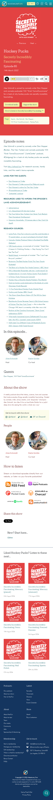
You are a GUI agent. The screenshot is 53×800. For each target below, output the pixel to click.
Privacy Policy (26, 795)
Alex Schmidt (20, 119)
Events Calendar (31, 703)
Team (5, 720)
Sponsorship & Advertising (12, 732)
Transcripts (29, 694)
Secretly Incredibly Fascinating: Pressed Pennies (37, 627)
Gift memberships (9, 750)
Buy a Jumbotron (31, 717)
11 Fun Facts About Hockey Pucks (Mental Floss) (26, 289)
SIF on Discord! (39, 417)
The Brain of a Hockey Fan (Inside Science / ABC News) (28, 267)
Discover (29, 697)
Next (33, 43)
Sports (13, 119)
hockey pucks (34, 122)
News (28, 700)
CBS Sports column (15, 246)
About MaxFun (8, 714)
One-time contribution (10, 755)
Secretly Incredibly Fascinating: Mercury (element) (37, 589)
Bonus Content (8, 758)
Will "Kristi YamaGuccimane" (20, 122)
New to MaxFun (8, 697)
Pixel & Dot (28, 792)
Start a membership (10, 744)
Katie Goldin (33, 359)
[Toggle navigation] (50, 3)
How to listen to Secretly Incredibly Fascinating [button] (23, 111)
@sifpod (11, 417)
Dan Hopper (30, 119)
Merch (28, 714)
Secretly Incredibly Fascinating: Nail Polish (12, 665)
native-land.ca (14, 208)
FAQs (5, 761)
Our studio (7, 723)
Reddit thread (13, 255)
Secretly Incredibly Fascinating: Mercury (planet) (13, 589)
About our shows (9, 694)
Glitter (10, 538)
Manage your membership (12, 747)
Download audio (11, 105)
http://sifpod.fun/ (15, 167)
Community (7, 726)
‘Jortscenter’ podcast (16, 193)
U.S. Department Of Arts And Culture (22, 211)
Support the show (30, 105)
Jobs (5, 729)
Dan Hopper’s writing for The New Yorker (23, 187)
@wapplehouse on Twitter (18, 190)
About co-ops (8, 717)
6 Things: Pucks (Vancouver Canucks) (22, 277)
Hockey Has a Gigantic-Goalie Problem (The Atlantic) (28, 280)
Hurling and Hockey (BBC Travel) (20, 292)
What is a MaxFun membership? (14, 753)
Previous (21, 43)
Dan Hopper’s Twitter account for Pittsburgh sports (26, 184)
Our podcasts (8, 691)
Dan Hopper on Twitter (17, 181)
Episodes (29, 691)
